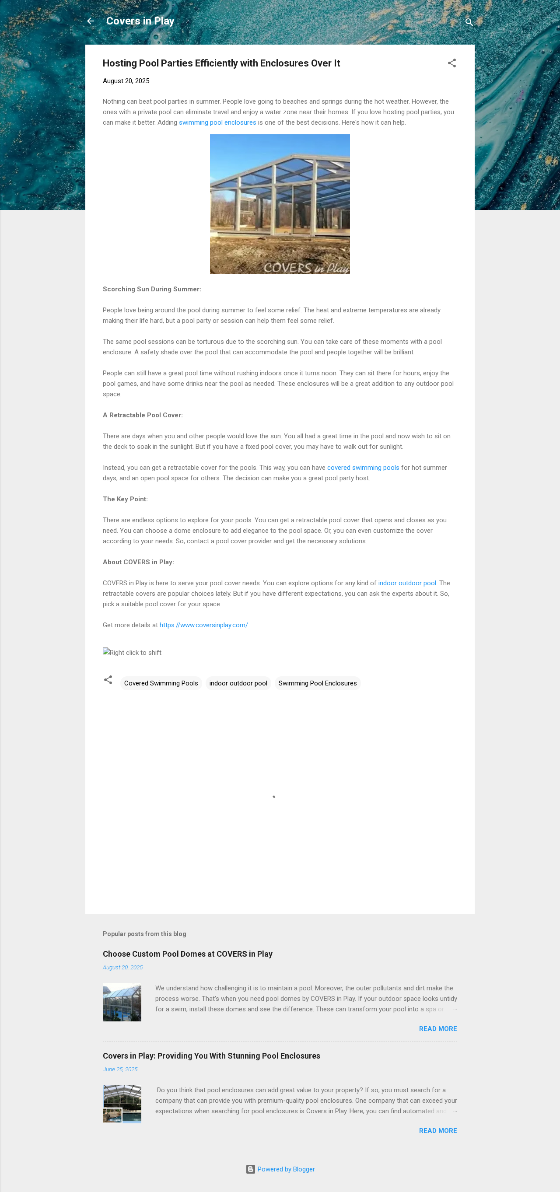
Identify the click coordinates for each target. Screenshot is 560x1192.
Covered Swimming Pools (161, 683)
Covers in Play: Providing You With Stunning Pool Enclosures (211, 1055)
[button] (452, 64)
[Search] (469, 23)
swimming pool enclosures (217, 122)
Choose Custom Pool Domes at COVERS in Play (188, 953)
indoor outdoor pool (407, 583)
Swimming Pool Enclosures (318, 683)
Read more (438, 1029)
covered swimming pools (363, 468)
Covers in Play (140, 21)
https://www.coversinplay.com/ (204, 625)
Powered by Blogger (285, 1169)
